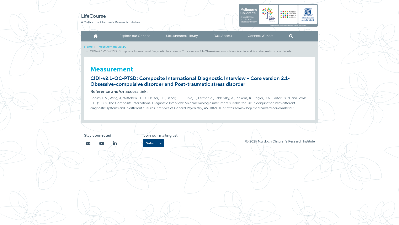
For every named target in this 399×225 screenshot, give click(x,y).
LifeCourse (93, 16)
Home (96, 36)
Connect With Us (260, 36)
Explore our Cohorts (135, 36)
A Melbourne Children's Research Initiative (110, 22)
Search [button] (290, 36)
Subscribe (153, 143)
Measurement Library (182, 36)
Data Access (223, 36)
